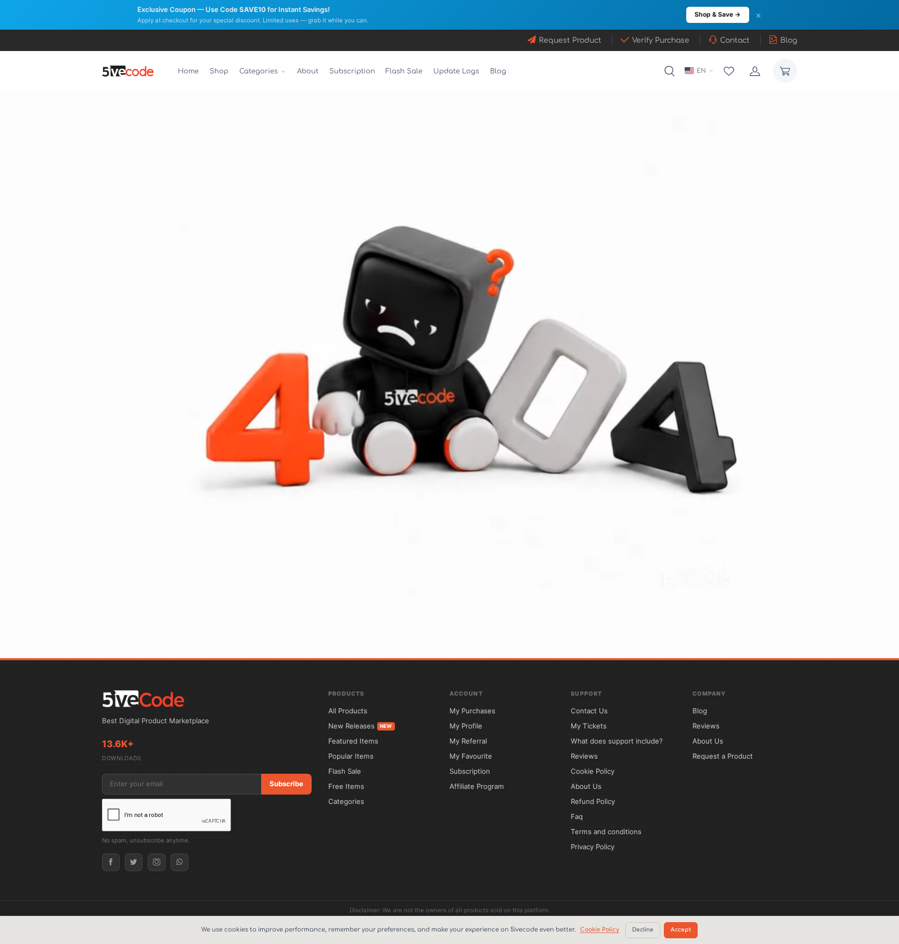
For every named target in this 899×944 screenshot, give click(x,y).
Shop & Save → (718, 14)
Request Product (570, 40)
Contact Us (589, 711)
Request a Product (722, 756)
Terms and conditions (606, 831)
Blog (788, 40)
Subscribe (286, 783)
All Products (347, 711)
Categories (346, 801)
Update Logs (456, 71)
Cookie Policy (592, 771)
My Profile (466, 726)
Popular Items (351, 756)
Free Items (346, 786)
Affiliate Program (477, 786)
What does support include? (617, 741)
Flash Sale (404, 71)
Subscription (352, 71)
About (307, 71)
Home (188, 71)
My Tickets (589, 726)
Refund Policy (593, 801)
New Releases (360, 726)
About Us (586, 786)
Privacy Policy (592, 846)
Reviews (584, 756)
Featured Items (353, 741)
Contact (735, 40)
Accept (681, 930)
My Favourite (471, 756)
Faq (577, 816)
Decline (642, 930)
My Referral (468, 741)
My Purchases (472, 711)
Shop (219, 71)
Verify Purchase (660, 40)
